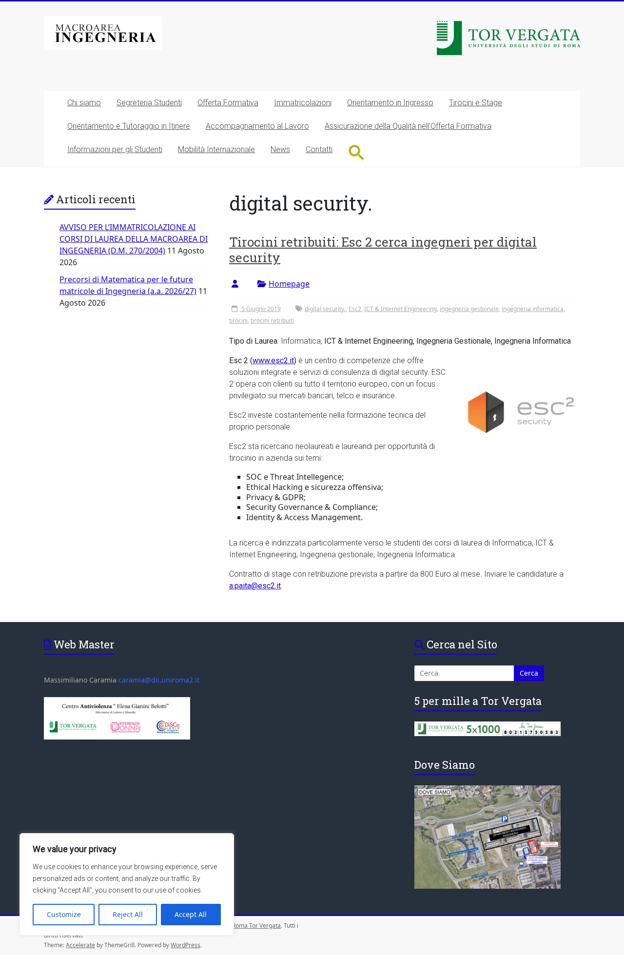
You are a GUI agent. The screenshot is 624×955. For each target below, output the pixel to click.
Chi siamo (84, 102)
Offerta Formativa (227, 102)
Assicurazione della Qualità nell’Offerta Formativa (408, 126)
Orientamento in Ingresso (390, 102)
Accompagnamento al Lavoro (257, 126)
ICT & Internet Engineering (400, 309)
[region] (127, 884)
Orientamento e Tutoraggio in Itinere (128, 126)
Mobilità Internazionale (216, 149)
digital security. (325, 309)
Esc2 (355, 309)
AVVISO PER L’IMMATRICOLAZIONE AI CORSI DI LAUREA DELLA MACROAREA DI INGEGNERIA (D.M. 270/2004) (133, 239)
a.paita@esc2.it (255, 585)
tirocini (238, 320)
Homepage (289, 283)
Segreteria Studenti (149, 102)
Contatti (319, 149)
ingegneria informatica (533, 309)
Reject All (128, 914)
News (280, 149)
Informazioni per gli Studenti (114, 149)
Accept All (191, 914)
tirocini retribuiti (272, 320)
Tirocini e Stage (475, 102)
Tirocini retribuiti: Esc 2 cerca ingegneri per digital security (383, 250)
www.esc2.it (273, 360)
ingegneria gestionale (469, 309)
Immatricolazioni (303, 102)
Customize (64, 914)
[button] (356, 152)
